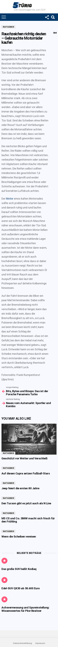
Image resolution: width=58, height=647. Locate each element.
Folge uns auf (47, 17)
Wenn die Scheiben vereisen (18, 536)
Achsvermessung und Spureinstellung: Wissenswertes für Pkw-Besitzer (25, 609)
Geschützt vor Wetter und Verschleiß (24, 458)
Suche (53, 17)
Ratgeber (8, 27)
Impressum (40, 643)
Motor (9, 198)
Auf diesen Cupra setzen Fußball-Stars (25, 473)
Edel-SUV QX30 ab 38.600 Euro (20, 588)
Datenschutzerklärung (22, 643)
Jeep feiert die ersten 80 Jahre (20, 488)
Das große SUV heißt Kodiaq (18, 569)
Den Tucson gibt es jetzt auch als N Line (26, 503)
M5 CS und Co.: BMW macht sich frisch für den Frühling (28, 520)
